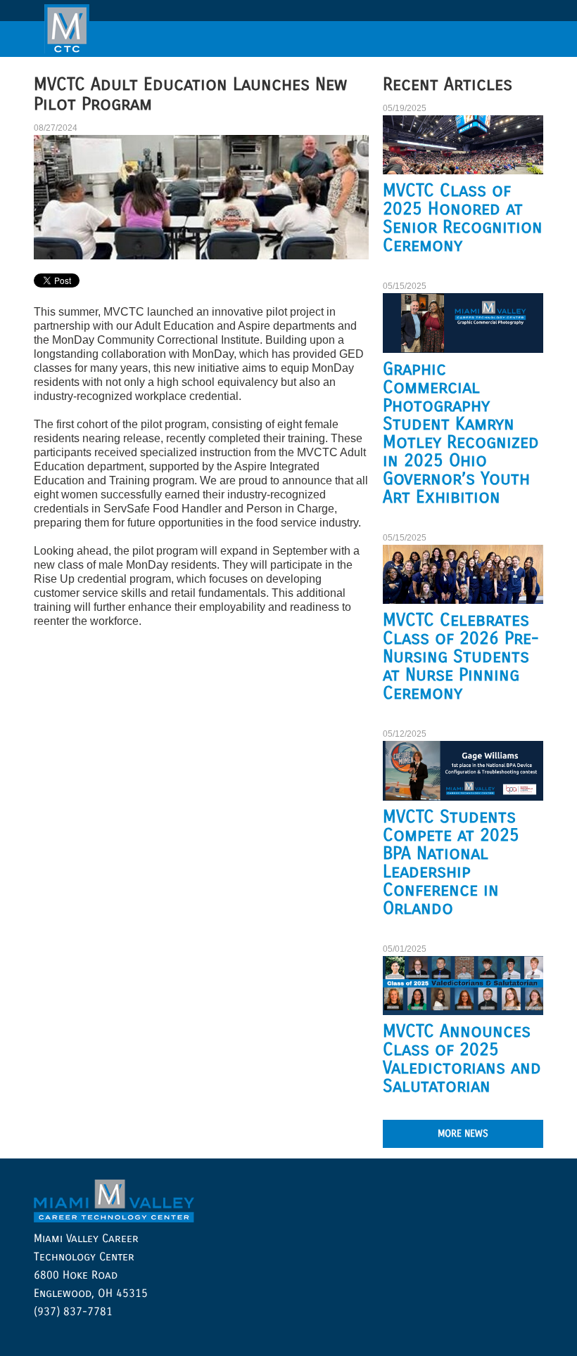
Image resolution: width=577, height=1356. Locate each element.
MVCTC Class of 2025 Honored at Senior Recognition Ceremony (463, 218)
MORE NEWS (463, 1133)
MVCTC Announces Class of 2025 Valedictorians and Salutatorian (462, 1059)
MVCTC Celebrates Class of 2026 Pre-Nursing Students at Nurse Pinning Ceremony (461, 656)
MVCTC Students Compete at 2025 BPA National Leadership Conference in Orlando (451, 862)
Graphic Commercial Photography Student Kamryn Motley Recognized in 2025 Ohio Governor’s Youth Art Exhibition (461, 433)
